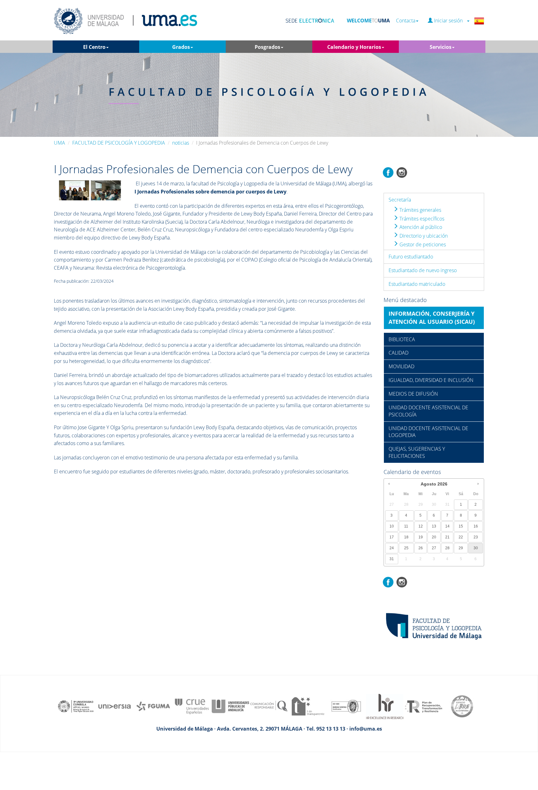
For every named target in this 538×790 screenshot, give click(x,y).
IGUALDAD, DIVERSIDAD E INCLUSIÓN (431, 380)
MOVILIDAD (401, 366)
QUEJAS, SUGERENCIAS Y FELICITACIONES (417, 452)
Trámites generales (419, 210)
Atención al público (420, 227)
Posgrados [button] (267, 47)
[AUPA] (230, 706)
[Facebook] (388, 172)
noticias (180, 142)
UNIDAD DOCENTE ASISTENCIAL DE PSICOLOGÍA (428, 411)
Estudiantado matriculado (417, 284)
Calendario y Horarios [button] (354, 47)
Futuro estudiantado (411, 256)
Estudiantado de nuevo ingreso (423, 270)
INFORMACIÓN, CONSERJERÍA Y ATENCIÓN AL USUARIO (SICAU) (432, 317)
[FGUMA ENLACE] (153, 706)
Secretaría (400, 199)
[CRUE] (191, 706)
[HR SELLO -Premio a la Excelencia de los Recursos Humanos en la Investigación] (385, 706)
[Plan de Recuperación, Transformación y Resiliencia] (423, 706)
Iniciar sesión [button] (449, 20)
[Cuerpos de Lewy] (90, 190)
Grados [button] (181, 47)
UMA (59, 142)
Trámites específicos (421, 218)
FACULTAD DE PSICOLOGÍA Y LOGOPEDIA (118, 142)
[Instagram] (402, 172)
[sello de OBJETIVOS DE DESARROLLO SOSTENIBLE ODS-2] (76, 706)
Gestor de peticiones (422, 244)
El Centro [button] (94, 47)
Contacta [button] (405, 20)
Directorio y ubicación (423, 235)
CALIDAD (398, 352)
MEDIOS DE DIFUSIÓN (413, 393)
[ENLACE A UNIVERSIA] (114, 706)
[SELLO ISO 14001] (346, 706)
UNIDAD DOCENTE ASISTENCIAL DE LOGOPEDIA (428, 432)
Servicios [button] (440, 47)
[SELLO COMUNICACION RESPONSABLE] (269, 706)
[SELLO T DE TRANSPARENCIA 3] (307, 706)
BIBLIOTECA (402, 339)
